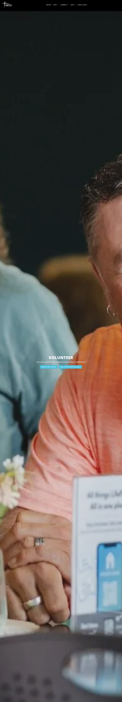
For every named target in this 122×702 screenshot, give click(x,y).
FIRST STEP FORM (48, 367)
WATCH (48, 5)
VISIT (55, 5)
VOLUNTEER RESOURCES (70, 367)
